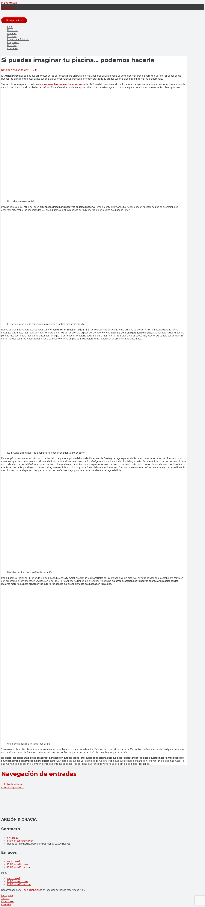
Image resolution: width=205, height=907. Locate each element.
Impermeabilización (18, 39)
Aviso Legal (13, 861)
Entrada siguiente (12, 787)
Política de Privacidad (19, 867)
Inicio (10, 27)
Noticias (12, 45)
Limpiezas (13, 42)
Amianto (12, 33)
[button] (102, 872)
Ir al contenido (9, 2)
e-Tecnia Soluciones (31, 889)
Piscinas (12, 36)
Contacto (12, 48)
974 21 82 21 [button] (7, 7)
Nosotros (12, 30)
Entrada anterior (12, 784)
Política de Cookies (17, 864)
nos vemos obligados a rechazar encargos (62, 84)
